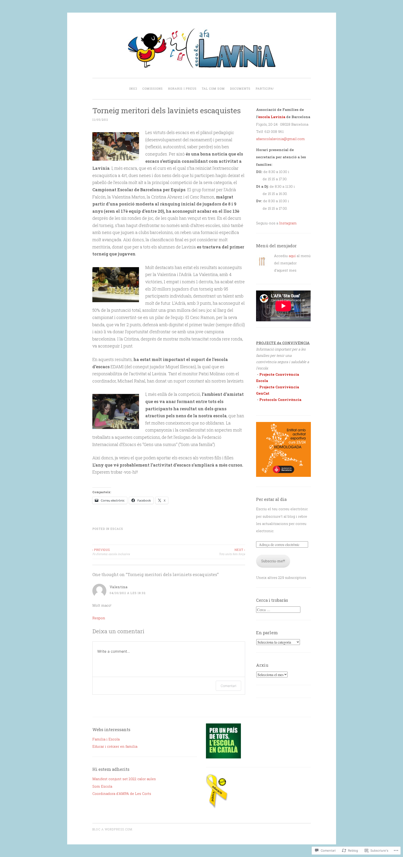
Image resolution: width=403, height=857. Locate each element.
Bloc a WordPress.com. (112, 829)
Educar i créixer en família (114, 746)
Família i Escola (106, 739)
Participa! (265, 88)
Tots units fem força (232, 552)
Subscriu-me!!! (273, 561)
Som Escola (102, 786)
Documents (240, 88)
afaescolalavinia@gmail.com (280, 138)
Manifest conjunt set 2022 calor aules (124, 778)
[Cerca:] (278, 609)
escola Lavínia (271, 116)
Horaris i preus (182, 88)
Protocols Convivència (280, 399)
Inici (133, 88)
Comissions (152, 88)
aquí (292, 255)
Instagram (288, 223)
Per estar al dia (271, 499)
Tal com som (213, 88)
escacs (116, 529)
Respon (98, 618)
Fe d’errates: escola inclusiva (111, 552)
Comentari (228, 686)
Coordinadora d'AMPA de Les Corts (121, 793)
